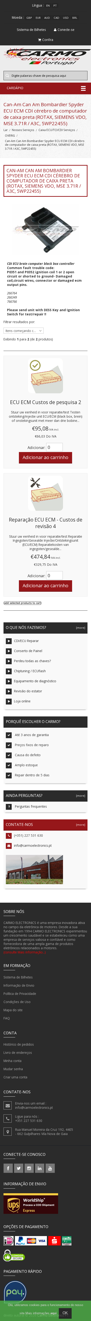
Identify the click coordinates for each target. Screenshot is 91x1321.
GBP (29, 17)
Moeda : (18, 17)
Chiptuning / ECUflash (30, 671)
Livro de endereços (18, 1052)
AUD (47, 17)
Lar (6, 130)
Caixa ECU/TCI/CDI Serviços (56, 130)
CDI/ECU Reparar (26, 641)
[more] (80, 627)
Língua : (38, 5)
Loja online (22, 701)
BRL (74, 17)
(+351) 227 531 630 (28, 835)
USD (66, 17)
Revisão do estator (28, 691)
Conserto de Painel (28, 651)
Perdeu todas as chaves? (32, 661)
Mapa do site (13, 1010)
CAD (56, 17)
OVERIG (10, 136)
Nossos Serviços (23, 130)
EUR (38, 17)
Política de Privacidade (20, 993)
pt (55, 5)
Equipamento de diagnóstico (35, 681)
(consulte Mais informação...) (25, 952)
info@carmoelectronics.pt (33, 845)
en (48, 5)
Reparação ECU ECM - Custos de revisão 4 (45, 522)
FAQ (7, 1018)
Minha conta (12, 1060)
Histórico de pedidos (19, 1044)
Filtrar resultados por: (19, 322)
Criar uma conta (15, 1077)
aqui (53, 1313)
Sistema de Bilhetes (18, 977)
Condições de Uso (17, 1002)
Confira (47, 39)
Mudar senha (13, 1069)
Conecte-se (66, 29)
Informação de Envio (19, 985)
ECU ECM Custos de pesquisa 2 (45, 402)
